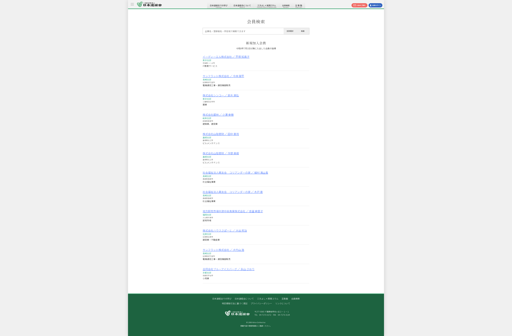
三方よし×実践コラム (266, 5)
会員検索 (285, 5)
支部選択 (290, 31)
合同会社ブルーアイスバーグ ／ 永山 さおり (229, 269)
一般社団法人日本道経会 (149, 4)
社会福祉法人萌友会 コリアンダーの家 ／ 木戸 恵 (233, 192)
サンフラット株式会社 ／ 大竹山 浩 (223, 250)
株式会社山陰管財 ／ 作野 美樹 (221, 153)
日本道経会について (242, 5)
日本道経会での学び (218, 5)
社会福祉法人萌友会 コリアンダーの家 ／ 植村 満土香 (235, 172)
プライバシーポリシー (261, 303)
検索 (303, 31)
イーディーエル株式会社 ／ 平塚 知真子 (226, 57)
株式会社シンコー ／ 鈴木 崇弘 (221, 95)
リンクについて (282, 303)
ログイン (375, 5)
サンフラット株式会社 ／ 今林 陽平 (223, 76)
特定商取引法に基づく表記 (234, 303)
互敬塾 (298, 5)
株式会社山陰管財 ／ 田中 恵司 (221, 134)
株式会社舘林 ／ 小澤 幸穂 (218, 115)
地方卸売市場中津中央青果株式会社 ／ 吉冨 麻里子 (233, 211)
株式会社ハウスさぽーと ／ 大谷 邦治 (225, 230)
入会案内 (359, 5)
